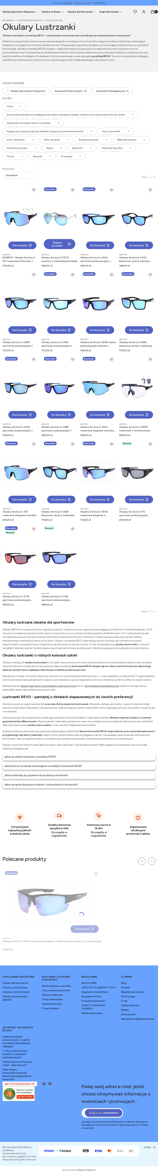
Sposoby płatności (52, 994)
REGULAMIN (88, 982)
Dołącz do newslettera (103, 1112)
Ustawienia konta (52, 1003)
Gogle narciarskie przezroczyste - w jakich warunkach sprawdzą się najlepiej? (16, 1041)
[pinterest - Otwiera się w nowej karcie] (44, 1084)
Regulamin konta (91, 996)
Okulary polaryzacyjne (15, 987)
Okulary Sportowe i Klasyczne (30, 20)
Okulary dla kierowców (15, 982)
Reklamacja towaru (92, 1013)
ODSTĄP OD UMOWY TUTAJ (98, 987)
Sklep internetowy (78, 1170)
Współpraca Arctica (132, 991)
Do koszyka (19, 245)
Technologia (128, 996)
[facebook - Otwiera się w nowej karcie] (50, 1084)
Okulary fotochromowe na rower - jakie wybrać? (17, 1063)
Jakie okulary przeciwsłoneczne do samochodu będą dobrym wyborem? (16, 1074)
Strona (144, 177)
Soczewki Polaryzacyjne (71, 90)
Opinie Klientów (130, 1005)
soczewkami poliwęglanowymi (102, 685)
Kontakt (125, 987)
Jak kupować (128, 1014)
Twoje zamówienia (52, 999)
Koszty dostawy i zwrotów (56, 985)
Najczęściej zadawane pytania (137, 1018)
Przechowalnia (50, 1008)
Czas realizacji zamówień (56, 990)
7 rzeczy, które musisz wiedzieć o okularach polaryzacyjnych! (14, 1054)
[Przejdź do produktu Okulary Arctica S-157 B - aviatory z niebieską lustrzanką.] (59, 218)
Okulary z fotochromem (16, 991)
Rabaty (125, 1009)
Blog (123, 982)
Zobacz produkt (57, 244)
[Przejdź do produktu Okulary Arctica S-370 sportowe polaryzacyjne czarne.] (137, 472)
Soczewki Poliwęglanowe (112, 90)
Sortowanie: (8, 168)
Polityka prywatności (93, 1000)
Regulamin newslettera (94, 991)
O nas (124, 1000)
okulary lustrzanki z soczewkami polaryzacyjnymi (48, 685)
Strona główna (8, 20)
